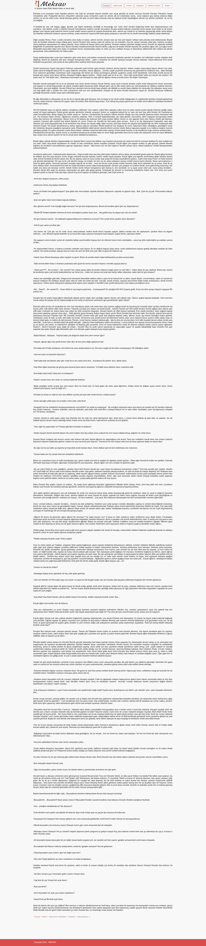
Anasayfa (106, 6)
